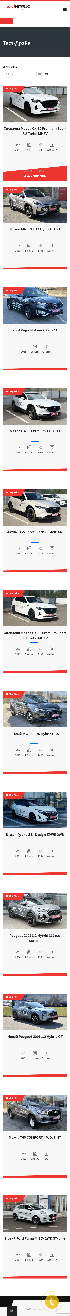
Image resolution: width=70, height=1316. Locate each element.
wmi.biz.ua (38, 1309)
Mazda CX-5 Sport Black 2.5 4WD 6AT (35, 532)
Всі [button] (7, 74)
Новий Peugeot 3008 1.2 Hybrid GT (35, 1036)
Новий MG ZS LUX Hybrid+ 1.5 (35, 733)
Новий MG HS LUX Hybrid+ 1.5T (35, 229)
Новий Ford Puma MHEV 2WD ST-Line (35, 1238)
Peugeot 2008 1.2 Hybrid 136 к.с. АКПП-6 (35, 938)
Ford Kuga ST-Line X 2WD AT (35, 330)
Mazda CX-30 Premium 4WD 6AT (35, 431)
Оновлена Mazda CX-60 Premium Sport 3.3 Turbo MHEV (35, 131)
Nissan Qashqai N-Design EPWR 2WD (35, 834)
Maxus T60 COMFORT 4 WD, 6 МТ (35, 1137)
